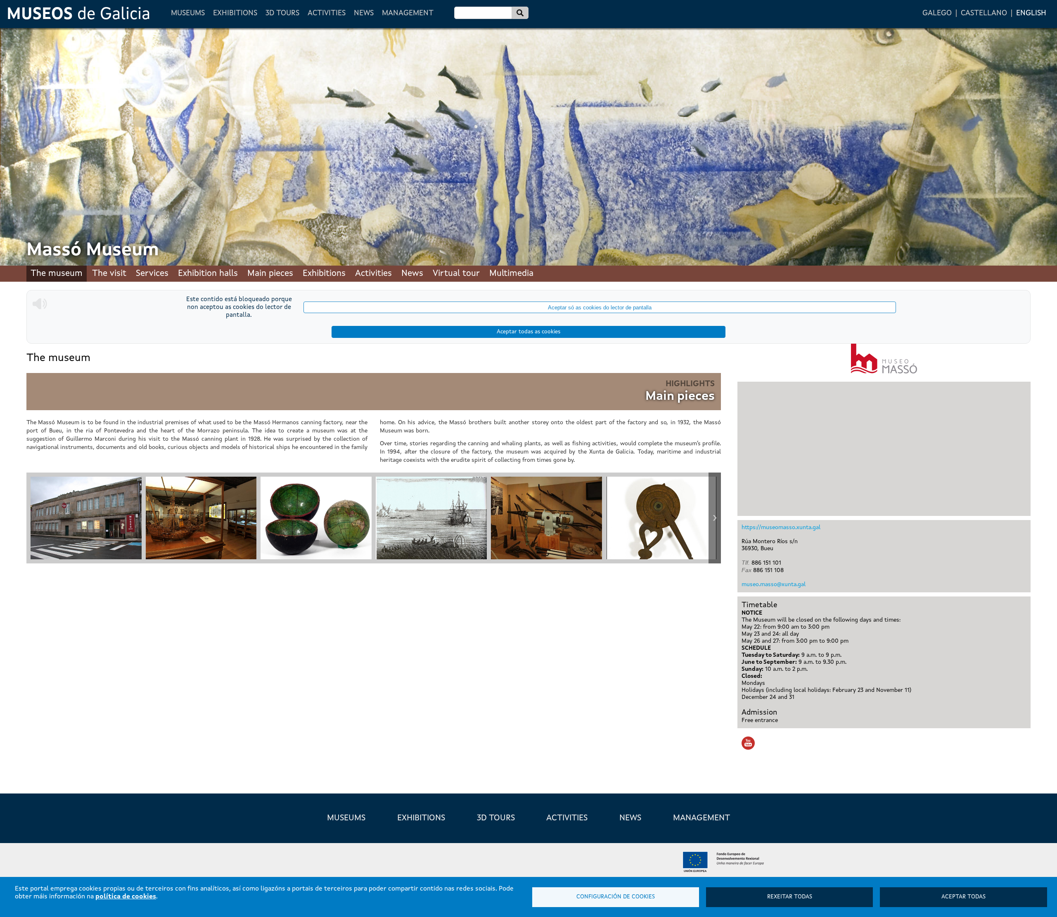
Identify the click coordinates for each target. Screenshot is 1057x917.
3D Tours (282, 13)
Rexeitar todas (789, 897)
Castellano (984, 13)
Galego (937, 13)
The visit (109, 273)
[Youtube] (749, 744)
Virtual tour (456, 273)
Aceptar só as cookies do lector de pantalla (600, 307)
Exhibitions (235, 13)
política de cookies (125, 896)
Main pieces (270, 273)
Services (152, 273)
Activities (327, 13)
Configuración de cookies (615, 897)
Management (408, 13)
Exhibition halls (208, 273)
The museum (57, 273)
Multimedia (511, 273)
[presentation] (32, 518)
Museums (188, 13)
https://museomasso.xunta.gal (781, 527)
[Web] (884, 358)
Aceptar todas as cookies (528, 332)
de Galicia (78, 15)
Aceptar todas (963, 897)
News (364, 13)
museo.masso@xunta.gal (774, 584)
